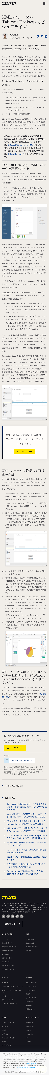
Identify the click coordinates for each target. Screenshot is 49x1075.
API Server (5, 954)
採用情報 (29, 1005)
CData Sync (30, 939)
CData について (31, 983)
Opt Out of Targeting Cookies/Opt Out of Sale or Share (24, 1072)
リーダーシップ (31, 998)
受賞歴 (28, 994)
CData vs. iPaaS (7, 1000)
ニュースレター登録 (8, 1038)
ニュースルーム (31, 990)
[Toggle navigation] (43, 3)
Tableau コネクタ (8, 969)
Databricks (30, 1026)
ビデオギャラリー (8, 1045)
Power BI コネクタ (8, 966)
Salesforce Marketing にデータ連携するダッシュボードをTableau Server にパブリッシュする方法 (27, 807)
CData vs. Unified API (9, 1004)
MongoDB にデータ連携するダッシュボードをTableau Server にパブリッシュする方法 (26, 815)
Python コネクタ (7, 951)
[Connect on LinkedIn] (46, 36)
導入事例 (5, 1026)
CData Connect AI (16, 154)
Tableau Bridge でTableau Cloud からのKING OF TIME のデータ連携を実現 (25, 872)
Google (28, 1030)
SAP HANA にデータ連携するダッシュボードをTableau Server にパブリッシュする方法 (27, 829)
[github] (17, 916)
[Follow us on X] (42, 36)
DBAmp (28, 951)
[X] (8, 916)
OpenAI (28, 1041)
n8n (27, 1038)
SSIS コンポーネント (33, 947)
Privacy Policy (31, 1064)
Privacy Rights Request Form (26, 1067)
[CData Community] (21, 916)
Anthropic (29, 1023)
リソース (5, 1034)
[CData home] (11, 3)
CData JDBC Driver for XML (20, 145)
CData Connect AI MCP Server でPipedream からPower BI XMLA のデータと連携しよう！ (27, 837)
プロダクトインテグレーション (12, 987)
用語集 (4, 1041)
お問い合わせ (10, 924)
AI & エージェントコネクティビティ (12, 991)
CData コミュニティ (9, 1023)
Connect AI (30, 943)
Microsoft (29, 1034)
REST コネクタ (7, 958)
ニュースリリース (32, 987)
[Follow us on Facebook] (38, 36)
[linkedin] (3, 916)
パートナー (5, 996)
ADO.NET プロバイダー (10, 947)
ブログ (4, 1030)
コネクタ (5, 983)
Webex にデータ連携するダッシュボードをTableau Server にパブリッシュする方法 (26, 822)
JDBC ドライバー (8, 943)
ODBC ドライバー (8, 939)
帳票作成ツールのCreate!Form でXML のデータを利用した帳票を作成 (26, 865)
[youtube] (12, 916)
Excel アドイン (7, 962)
